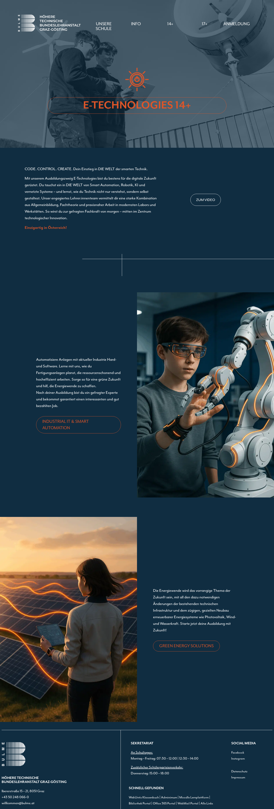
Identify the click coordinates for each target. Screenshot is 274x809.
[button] (136, 23)
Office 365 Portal (164, 803)
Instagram (238, 759)
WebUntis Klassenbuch (144, 797)
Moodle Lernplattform (194, 797)
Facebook (237, 753)
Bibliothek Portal (140, 803)
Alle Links (207, 803)
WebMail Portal (188, 803)
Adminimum (169, 797)
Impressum (238, 777)
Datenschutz (239, 771)
